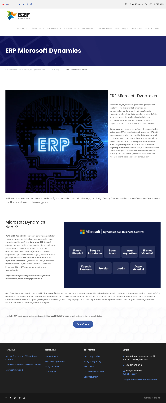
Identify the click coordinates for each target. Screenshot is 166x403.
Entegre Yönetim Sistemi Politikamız (140, 379)
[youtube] (27, 4)
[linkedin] (19, 4)
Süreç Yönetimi (52, 366)
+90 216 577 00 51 (156, 4)
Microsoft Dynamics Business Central (23, 364)
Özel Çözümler (91, 376)
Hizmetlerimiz (52, 28)
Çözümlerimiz (70, 28)
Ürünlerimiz (36, 28)
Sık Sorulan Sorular (153, 28)
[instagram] (31, 4)
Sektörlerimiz (87, 28)
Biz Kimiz (20, 28)
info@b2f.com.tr (136, 4)
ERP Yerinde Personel (94, 371)
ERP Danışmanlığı (92, 356)
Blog (117, 28)
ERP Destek (89, 366)
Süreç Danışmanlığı (93, 361)
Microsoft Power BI (14, 370)
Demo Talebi (136, 28)
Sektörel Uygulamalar (55, 361)
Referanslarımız (105, 28)
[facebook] (15, 4)
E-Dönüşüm (50, 371)
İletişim (125, 28)
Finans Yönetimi (52, 356)
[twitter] (23, 4)
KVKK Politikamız (130, 374)
